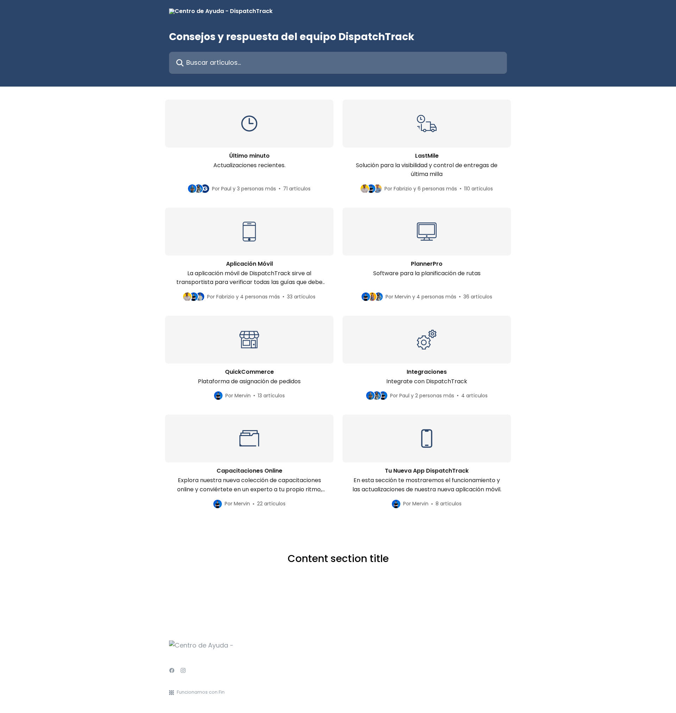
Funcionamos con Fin (201, 692)
